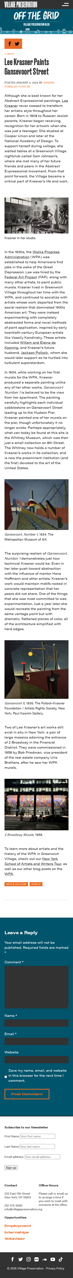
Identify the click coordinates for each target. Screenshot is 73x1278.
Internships (16, 1232)
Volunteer (14, 1238)
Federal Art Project (20, 277)
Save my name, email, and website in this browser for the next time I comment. (37, 1075)
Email (10, 1033)
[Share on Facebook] (9, 43)
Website (11, 1052)
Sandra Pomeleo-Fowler (29, 84)
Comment (13, 962)
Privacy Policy (55, 1268)
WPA (8, 873)
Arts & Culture (16, 884)
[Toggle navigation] (65, 4)
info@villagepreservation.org (23, 1209)
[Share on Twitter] (17, 43)
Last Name (11, 1146)
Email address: (14, 1157)
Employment (17, 1225)
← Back (9, 53)
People (36, 884)
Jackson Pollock (34, 352)
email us (62, 1193)
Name (10, 1015)
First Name (11, 1136)
